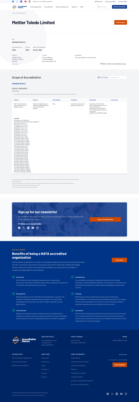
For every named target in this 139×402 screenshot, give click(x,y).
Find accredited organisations (22, 358)
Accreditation (48, 7)
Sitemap (73, 369)
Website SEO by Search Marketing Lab (36, 395)
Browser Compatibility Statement (82, 381)
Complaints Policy (77, 377)
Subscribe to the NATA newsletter (43, 1)
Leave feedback (119, 365)
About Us (74, 7)
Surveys (44, 373)
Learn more (119, 260)
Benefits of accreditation (20, 365)
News (43, 365)
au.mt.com (15, 64)
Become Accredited (119, 7)
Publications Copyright (78, 373)
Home (13, 13)
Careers (44, 377)
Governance (46, 362)
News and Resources (62, 7)
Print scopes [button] (104, 77)
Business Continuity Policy (80, 384)
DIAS (81, 7)
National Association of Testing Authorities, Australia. (32, 392)
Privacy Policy (75, 358)
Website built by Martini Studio (19, 395)
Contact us (45, 369)
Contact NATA (122, 1)
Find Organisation (35, 7)
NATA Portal (98, 1)
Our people (45, 358)
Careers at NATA (110, 1)
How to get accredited (19, 362)
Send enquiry (120, 22)
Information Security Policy (80, 362)
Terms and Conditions (78, 365)
